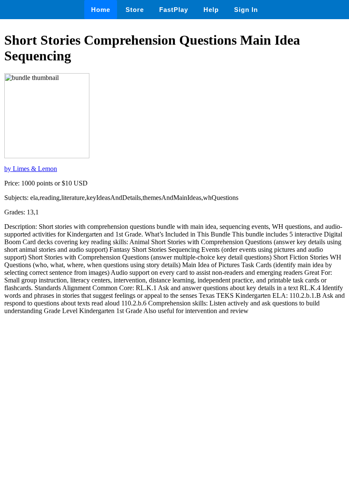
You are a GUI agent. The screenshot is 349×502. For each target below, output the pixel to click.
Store (135, 9)
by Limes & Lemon (30, 168)
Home (100, 9)
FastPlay (173, 9)
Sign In (246, 9)
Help (211, 9)
